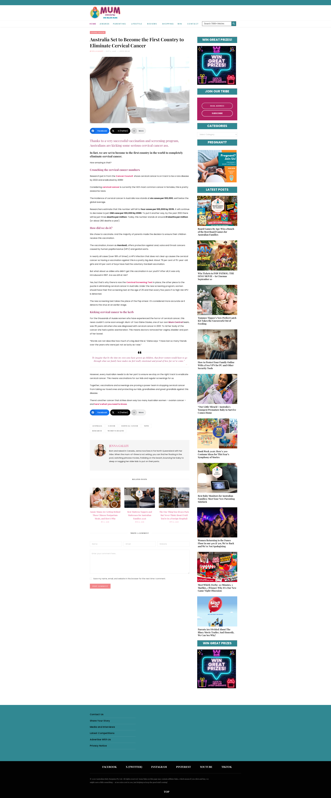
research (97, 431)
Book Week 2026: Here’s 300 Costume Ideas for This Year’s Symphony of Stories (213, 454)
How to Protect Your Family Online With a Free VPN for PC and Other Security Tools (216, 365)
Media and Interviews (102, 727)
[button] (239, 21)
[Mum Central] (105, 15)
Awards (104, 24)
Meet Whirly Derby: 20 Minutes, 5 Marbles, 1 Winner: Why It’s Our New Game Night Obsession (217, 587)
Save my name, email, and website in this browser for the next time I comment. (129, 578)
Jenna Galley (96, 51)
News (146, 426)
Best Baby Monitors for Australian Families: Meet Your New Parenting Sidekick (216, 498)
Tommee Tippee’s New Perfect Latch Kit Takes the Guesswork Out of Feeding (217, 320)
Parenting (119, 24)
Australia (97, 426)
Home (93, 24)
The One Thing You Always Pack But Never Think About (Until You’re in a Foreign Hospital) (174, 515)
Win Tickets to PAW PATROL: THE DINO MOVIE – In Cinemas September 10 (216, 276)
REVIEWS (152, 24)
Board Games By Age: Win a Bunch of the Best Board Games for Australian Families (216, 231)
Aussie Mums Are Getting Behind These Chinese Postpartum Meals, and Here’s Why (105, 515)
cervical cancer (129, 426)
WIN (180, 24)
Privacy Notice (98, 745)
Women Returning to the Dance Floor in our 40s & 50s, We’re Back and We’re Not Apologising (216, 543)
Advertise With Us (100, 739)
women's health (116, 431)
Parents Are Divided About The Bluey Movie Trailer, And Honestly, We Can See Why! (216, 632)
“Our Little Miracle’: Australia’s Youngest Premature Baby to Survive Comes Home (217, 409)
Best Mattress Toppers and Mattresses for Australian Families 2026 (139, 515)
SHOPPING (168, 24)
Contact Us (96, 714)
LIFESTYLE (136, 24)
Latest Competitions (102, 733)
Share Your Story (100, 720)
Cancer (111, 426)
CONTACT (193, 24)
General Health (98, 32)
